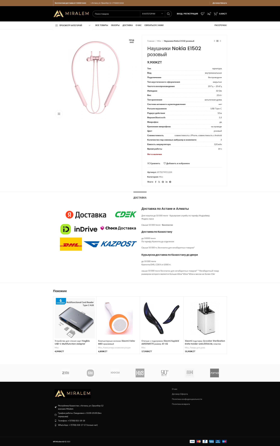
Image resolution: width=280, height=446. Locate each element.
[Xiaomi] (90, 373)
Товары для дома (197, 347)
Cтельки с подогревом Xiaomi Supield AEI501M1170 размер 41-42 (160, 342)
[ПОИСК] (168, 13)
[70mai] (214, 373)
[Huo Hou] (140, 373)
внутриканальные (213, 73)
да (220, 122)
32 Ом (219, 90)
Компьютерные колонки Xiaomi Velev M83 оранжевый (116, 342)
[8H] (189, 373)
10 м (220, 113)
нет (220, 104)
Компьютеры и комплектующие (117, 347)
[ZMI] (65, 373)
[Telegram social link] (170, 182)
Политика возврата (181, 404)
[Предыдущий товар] (214, 41)
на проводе (216, 126)
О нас (174, 389)
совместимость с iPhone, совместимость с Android (198, 135)
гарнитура (217, 68)
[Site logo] (71, 13)
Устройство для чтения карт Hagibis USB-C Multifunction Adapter (72, 342)
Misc (159, 41)
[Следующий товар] (220, 41)
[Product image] (118, 318)
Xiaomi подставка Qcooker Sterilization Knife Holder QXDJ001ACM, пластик (205, 342)
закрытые (217, 82)
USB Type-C (216, 108)
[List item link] (81, 420)
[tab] (140, 196)
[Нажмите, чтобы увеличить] (59, 114)
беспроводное (215, 77)
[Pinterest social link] (163, 182)
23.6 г (219, 95)
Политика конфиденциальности (187, 399)
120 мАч (218, 144)
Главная (151, 41)
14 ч (220, 149)
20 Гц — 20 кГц (215, 86)
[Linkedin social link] (166, 182)
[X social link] (159, 182)
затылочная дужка (213, 99)
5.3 (220, 117)
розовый (218, 131)
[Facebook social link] (155, 182)
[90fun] (164, 373)
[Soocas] (115, 373)
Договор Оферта (220, 3)
